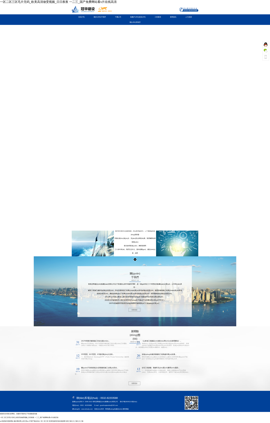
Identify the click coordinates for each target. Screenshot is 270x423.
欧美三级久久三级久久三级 (74, 421)
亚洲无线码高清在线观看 (57, 421)
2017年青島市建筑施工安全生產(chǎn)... (95, 341)
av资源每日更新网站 (6, 421)
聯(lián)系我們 (135, 22)
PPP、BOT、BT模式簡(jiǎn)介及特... (97, 354)
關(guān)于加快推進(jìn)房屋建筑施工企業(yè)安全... (99, 368)
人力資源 (188, 17)
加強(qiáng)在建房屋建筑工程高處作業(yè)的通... (159, 354)
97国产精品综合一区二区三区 (39, 421)
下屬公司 (118, 17)
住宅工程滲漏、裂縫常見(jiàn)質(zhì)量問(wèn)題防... (161, 368)
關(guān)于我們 (100, 17)
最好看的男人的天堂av (21, 421)
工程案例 (158, 17)
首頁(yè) (81, 17)
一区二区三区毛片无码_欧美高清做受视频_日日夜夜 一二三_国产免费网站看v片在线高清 (58, 1)
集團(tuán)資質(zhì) (138, 17)
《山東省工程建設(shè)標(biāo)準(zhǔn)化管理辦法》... (161, 341)
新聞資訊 (173, 17)
